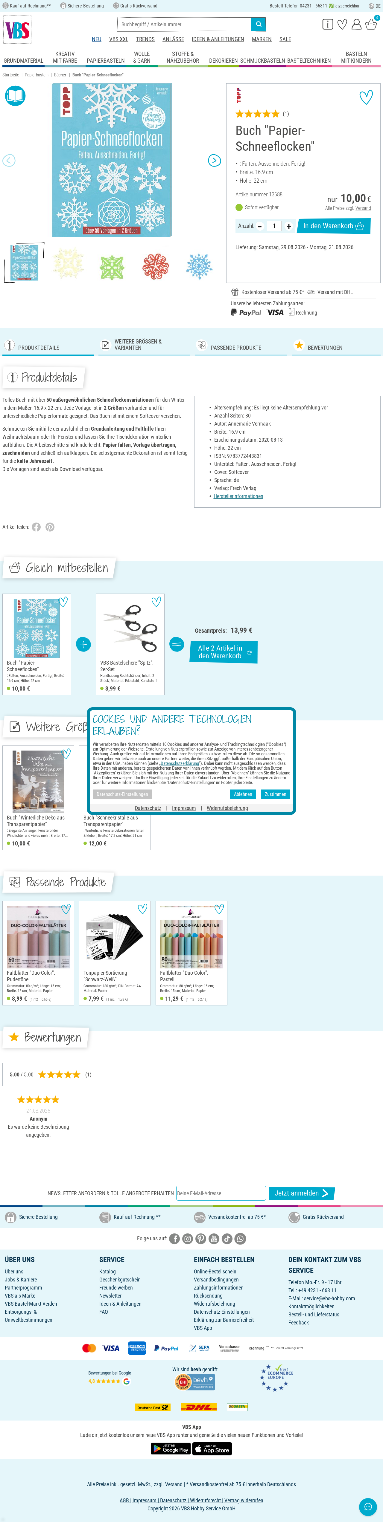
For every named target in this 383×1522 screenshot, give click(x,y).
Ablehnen (243, 794)
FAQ (103, 1312)
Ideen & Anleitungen (218, 39)
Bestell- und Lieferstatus (313, 1314)
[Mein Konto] (356, 24)
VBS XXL (118, 39)
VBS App (203, 1328)
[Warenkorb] (371, 24)
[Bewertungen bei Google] (110, 1378)
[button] (9, 160)
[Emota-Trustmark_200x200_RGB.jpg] (276, 1378)
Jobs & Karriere (21, 1279)
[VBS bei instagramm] (188, 1238)
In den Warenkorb (328, 226)
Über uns (14, 1271)
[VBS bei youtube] (214, 1238)
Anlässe (173, 39)
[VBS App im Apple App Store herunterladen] (212, 1448)
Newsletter (110, 1296)
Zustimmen (275, 794)
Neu (96, 39)
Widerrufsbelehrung (214, 1304)
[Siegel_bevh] (194, 1381)
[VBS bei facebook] (174, 1238)
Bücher (60, 75)
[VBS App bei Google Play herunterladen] (171, 1448)
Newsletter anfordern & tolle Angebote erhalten (111, 1193)
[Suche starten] (258, 24)
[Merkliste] (342, 24)
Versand (363, 208)
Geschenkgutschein (120, 1279)
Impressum (184, 808)
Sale (285, 39)
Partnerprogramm (23, 1287)
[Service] (328, 24)
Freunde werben (116, 1287)
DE (378, 6)
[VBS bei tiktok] (227, 1238)
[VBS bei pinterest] (201, 1238)
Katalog (107, 1271)
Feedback (298, 1322)
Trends (145, 39)
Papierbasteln (36, 75)
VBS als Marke (20, 1296)
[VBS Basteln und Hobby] (17, 29)
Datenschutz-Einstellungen (222, 1312)
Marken (262, 39)
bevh (196, 1369)
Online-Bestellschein (215, 1271)
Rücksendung (208, 1296)
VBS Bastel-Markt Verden (31, 1304)
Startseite (10, 75)
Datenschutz (148, 808)
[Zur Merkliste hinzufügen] (366, 97)
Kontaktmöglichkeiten (311, 1306)
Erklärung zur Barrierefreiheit (224, 1320)
